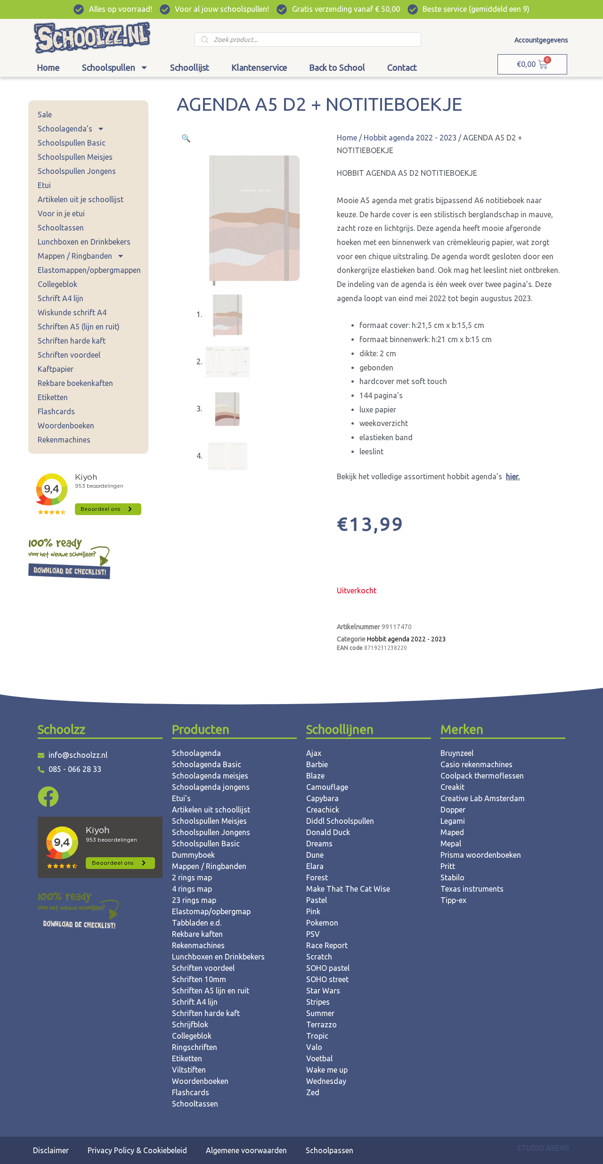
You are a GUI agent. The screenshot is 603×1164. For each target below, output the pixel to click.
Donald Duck (328, 832)
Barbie (317, 764)
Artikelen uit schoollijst (211, 809)
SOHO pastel (328, 968)
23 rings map (194, 900)
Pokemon (322, 922)
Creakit (452, 787)
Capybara (322, 798)
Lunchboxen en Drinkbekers (84, 242)
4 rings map (192, 889)
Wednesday (326, 1081)
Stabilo (452, 877)
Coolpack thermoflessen (482, 775)
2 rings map (192, 877)
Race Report (327, 945)
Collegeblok (57, 284)
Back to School (337, 67)
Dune (315, 855)
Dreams (319, 843)
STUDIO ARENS (543, 1148)
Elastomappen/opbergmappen (89, 270)
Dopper (452, 809)
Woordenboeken (66, 425)
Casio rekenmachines (476, 764)
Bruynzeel (456, 753)
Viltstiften (189, 1070)
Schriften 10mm (199, 979)
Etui (44, 185)
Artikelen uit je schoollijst (80, 199)
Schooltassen (61, 227)
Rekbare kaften (197, 934)
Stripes (318, 1002)
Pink (313, 911)
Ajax (313, 753)
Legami (452, 821)
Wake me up (327, 1070)
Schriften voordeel (69, 355)
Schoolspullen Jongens (77, 171)
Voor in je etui (61, 213)
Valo (314, 1047)
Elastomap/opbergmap (211, 911)
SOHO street (327, 979)
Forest (317, 877)
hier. (513, 476)
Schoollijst (189, 67)
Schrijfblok (190, 1024)
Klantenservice (259, 67)
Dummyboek (193, 855)
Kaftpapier (55, 369)
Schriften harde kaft (72, 340)
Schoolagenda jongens (211, 787)
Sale (45, 114)
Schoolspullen (108, 67)
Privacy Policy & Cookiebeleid (137, 1150)
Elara (315, 866)
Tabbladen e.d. (196, 922)
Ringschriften (194, 1047)
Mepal (450, 843)
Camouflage (327, 787)
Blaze (315, 775)
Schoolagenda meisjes (210, 775)
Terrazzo (321, 1024)
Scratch (319, 956)
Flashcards (56, 411)
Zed (312, 1092)
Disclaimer (51, 1150)
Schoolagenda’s (65, 128)
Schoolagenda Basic (206, 764)
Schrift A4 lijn (60, 298)
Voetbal (319, 1058)
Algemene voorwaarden (246, 1150)
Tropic (317, 1036)
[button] (186, 138)
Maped (452, 832)
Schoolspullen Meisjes (75, 157)
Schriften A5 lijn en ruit (210, 990)
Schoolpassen (329, 1150)
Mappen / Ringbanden (75, 256)
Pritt (447, 866)
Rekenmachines (64, 439)
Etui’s (181, 798)
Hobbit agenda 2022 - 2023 (410, 137)
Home (48, 67)
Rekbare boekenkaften (75, 383)
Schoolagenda (196, 753)
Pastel (316, 900)
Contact (402, 67)
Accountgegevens (541, 40)
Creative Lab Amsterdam (482, 798)
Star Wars (323, 990)
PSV (313, 934)
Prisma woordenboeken (480, 855)
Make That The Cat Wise (348, 889)
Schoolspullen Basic (72, 143)
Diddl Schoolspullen (340, 821)
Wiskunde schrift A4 (72, 312)
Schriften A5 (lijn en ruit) (79, 326)
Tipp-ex (453, 900)
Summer (320, 1013)
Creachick (322, 809)
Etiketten (53, 397)
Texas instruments (472, 889)
